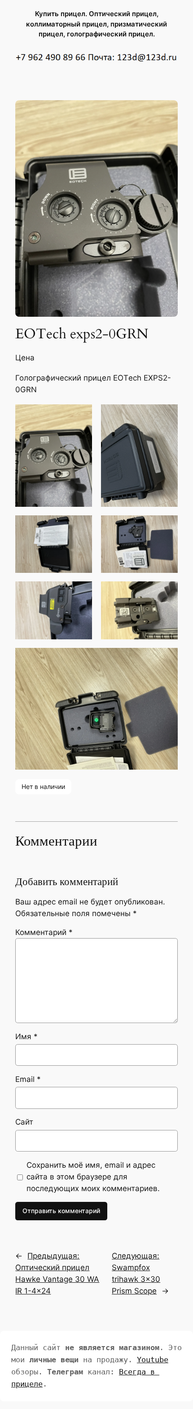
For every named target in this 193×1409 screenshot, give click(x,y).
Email (28, 1079)
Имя (26, 1036)
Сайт (24, 1121)
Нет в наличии (43, 786)
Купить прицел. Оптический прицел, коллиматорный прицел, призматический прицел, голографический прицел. (96, 24)
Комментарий (44, 932)
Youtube (152, 1359)
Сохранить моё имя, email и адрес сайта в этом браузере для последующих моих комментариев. (93, 1177)
